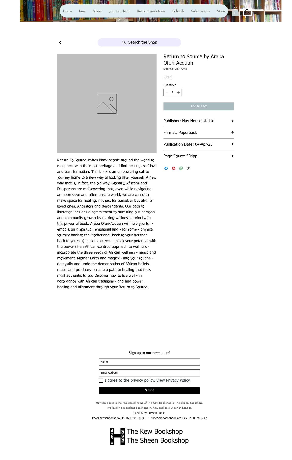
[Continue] (60, 43)
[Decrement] (166, 92)
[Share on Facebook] (166, 168)
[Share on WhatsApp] (181, 168)
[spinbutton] (172, 92)
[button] (151, 11)
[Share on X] (188, 168)
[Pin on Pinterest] (173, 168)
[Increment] (178, 92)
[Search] (247, 12)
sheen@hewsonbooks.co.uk (168, 418)
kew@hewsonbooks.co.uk (108, 418)
